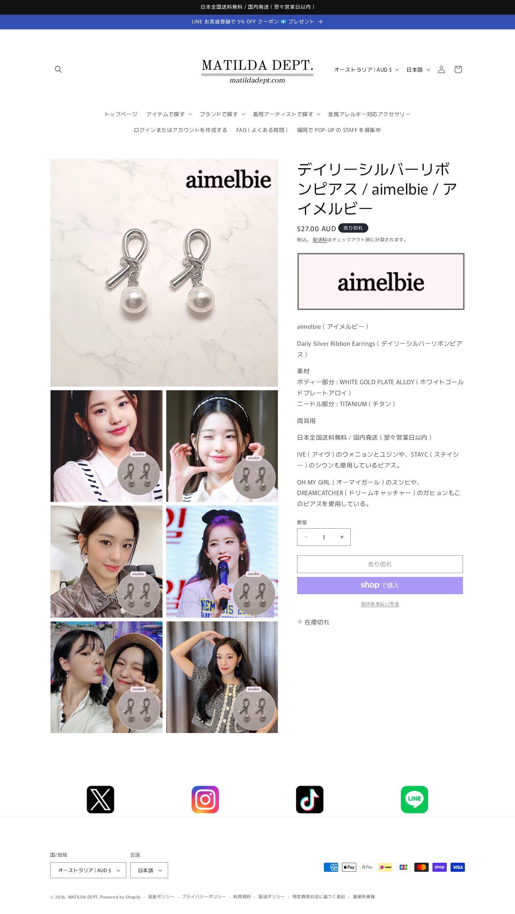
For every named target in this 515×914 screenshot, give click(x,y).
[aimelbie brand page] (381, 309)
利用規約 (242, 896)
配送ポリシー (272, 896)
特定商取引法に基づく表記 (319, 896)
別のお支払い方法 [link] (380, 603)
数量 (302, 522)
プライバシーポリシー (204, 896)
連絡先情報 (364, 896)
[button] (58, 69)
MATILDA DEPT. (83, 897)
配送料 (320, 239)
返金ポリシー (161, 896)
